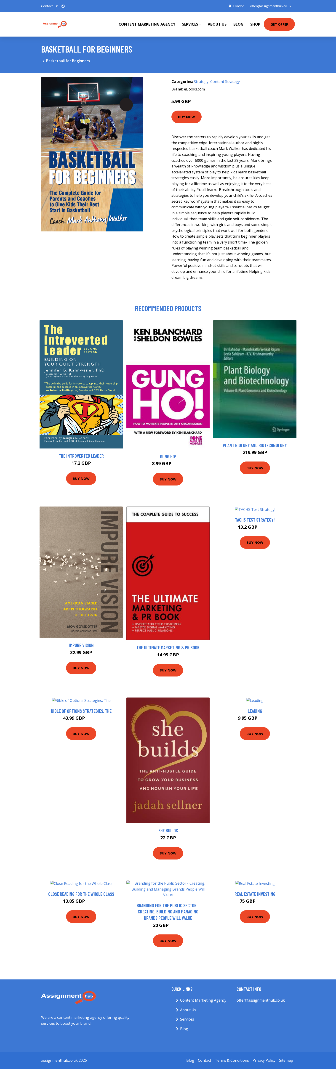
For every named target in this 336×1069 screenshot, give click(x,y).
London (239, 6)
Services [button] (190, 24)
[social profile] (63, 6)
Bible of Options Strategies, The (81, 711)
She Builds (168, 830)
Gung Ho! (168, 456)
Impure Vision (81, 645)
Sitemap (286, 1060)
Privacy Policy (264, 1060)
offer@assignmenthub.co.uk (270, 6)
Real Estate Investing (255, 894)
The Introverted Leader (81, 456)
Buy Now (186, 116)
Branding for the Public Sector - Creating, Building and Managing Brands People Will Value (168, 911)
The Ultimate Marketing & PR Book (168, 647)
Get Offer (279, 24)
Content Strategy (225, 81)
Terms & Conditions (232, 1060)
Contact (204, 1060)
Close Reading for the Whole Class (81, 894)
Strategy (201, 81)
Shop (255, 24)
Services (187, 1019)
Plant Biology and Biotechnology (255, 445)
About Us (217, 24)
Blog (238, 24)
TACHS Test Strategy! (255, 520)
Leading (255, 711)
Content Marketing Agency (147, 24)
